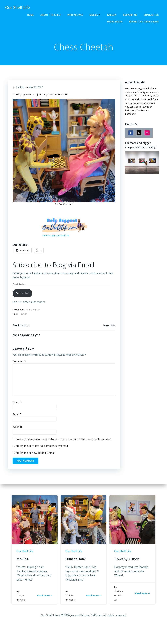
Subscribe (22, 293)
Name (17, 402)
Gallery (112, 14)
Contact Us (151, 14)
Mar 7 (72, 599)
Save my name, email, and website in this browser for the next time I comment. (63, 439)
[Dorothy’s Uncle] (132, 519)
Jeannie (24, 313)
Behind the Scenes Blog (144, 21)
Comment (20, 361)
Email (17, 414)
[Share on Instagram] (147, 132)
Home (30, 14)
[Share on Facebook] (130, 132)
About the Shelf (50, 14)
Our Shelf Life (33, 309)
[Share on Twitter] (139, 132)
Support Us (130, 14)
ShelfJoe (20, 87)
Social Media (114, 21)
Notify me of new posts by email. (36, 452)
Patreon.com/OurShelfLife (55, 235)
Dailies (94, 14)
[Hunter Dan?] (83, 519)
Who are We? (75, 14)
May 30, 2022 (35, 87)
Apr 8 (22, 599)
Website (18, 426)
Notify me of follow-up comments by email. (42, 446)
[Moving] (35, 519)
